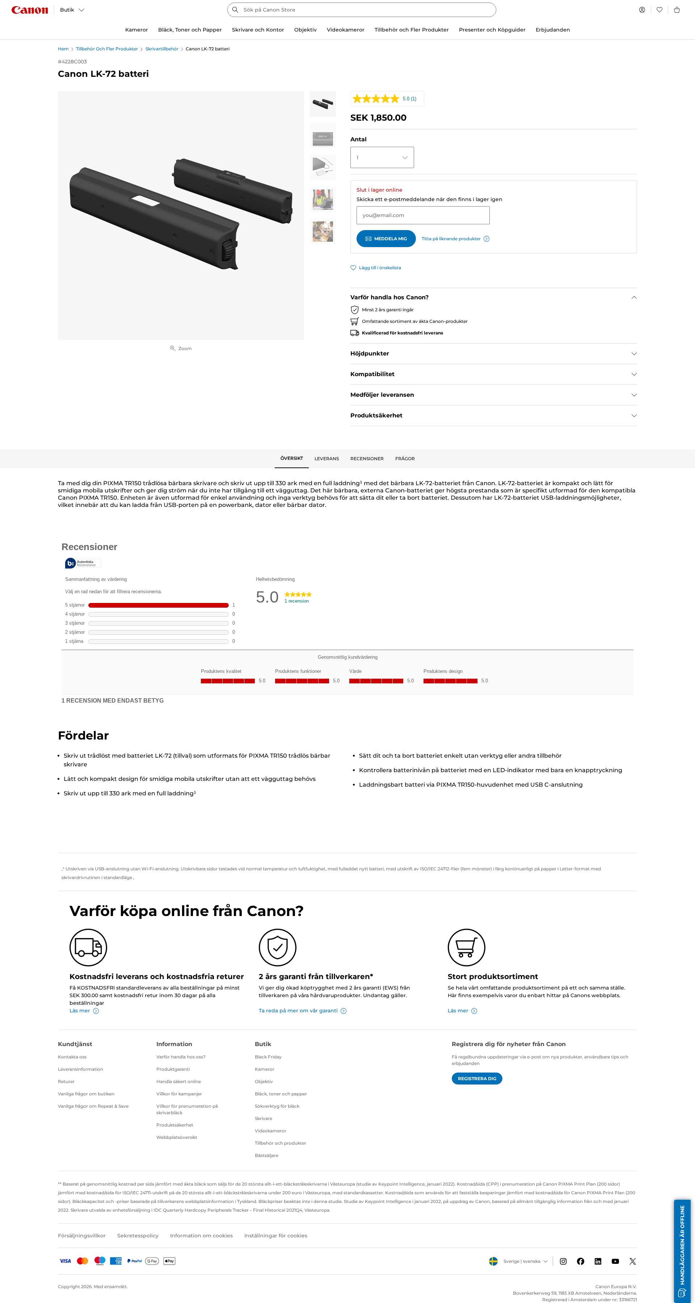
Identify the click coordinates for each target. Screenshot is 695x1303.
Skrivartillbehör (162, 48)
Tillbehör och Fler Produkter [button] (412, 29)
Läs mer (80, 1010)
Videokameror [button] (346, 29)
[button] (682, 1251)
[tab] (292, 458)
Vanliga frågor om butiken (86, 1093)
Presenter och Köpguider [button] (492, 29)
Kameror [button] (136, 29)
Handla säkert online (178, 1081)
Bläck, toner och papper (281, 1093)
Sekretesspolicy (138, 1235)
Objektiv (264, 1081)
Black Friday (268, 1057)
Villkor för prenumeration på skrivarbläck (187, 1109)
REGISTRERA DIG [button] (477, 1078)
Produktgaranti (173, 1069)
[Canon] (30, 9)
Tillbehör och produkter (280, 1143)
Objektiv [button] (305, 29)
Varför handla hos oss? (181, 1057)
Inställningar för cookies (275, 1235)
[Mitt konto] (642, 10)
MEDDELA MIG (390, 238)
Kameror (264, 1069)
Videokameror (270, 1130)
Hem (63, 48)
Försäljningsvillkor (82, 1235)
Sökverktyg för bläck (277, 1106)
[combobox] (361, 10)
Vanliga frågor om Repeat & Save (93, 1106)
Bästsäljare (266, 1155)
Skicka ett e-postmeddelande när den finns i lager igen (429, 199)
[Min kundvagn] (677, 10)
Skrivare (263, 1118)
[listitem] (323, 104)
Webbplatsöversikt (176, 1137)
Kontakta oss (72, 1057)
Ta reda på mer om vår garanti (298, 1010)
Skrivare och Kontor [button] (258, 29)
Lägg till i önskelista (380, 267)
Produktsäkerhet (174, 1125)
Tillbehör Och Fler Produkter (107, 48)
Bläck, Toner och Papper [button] (190, 29)
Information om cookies (201, 1235)
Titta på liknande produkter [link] (451, 238)
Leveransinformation (80, 1069)
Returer (66, 1081)
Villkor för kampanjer (179, 1093)
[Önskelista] (659, 10)
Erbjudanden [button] (553, 29)
